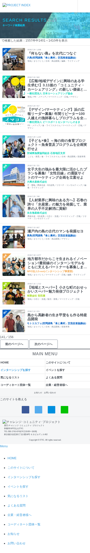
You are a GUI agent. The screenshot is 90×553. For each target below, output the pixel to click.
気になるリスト (10, 377)
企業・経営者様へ (57, 384)
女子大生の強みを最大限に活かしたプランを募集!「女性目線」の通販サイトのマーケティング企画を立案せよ (57, 173)
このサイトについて (58, 362)
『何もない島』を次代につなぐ (52, 53)
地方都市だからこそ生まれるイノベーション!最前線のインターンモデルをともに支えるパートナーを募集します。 (57, 263)
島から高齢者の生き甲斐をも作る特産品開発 (57, 317)
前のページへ (14, 344)
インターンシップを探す (15, 369)
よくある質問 (54, 377)
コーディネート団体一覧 (15, 384)
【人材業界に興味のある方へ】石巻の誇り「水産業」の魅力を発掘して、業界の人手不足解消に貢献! (57, 204)
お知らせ (38, 393)
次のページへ (43, 344)
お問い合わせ (50, 393)
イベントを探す (55, 369)
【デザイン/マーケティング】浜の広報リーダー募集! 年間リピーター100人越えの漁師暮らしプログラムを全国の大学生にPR (57, 113)
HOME (4, 362)
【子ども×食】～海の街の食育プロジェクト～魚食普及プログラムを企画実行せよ (57, 145)
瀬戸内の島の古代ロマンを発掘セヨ (56, 231)
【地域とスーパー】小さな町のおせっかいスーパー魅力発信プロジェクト (57, 289)
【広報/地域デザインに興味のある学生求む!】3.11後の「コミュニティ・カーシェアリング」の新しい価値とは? (56, 85)
